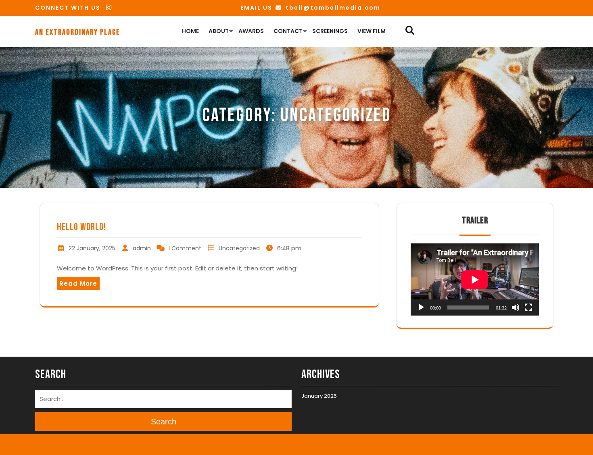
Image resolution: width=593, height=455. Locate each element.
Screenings (330, 31)
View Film (371, 31)
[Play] (421, 307)
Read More (78, 283)
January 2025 (319, 396)
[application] (475, 279)
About (219, 31)
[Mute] (516, 307)
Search (163, 421)
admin (142, 248)
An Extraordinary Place (77, 32)
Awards (251, 31)
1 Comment (184, 248)
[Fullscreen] (528, 307)
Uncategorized (239, 248)
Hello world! (81, 227)
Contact (288, 31)
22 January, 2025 (92, 248)
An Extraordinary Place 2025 (272, 444)
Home (190, 31)
